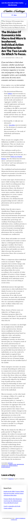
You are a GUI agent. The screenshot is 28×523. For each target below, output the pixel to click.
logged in (11, 478)
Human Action (12, 464)
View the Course (12, 5)
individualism (20, 464)
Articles (10, 463)
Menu (15, 15)
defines (10, 93)
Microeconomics (5, 467)
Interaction (4, 465)
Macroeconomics (13, 465)
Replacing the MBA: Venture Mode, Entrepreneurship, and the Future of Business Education (14, 493)
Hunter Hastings (14, 11)
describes (12, 125)
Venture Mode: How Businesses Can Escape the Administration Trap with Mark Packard (13, 501)
